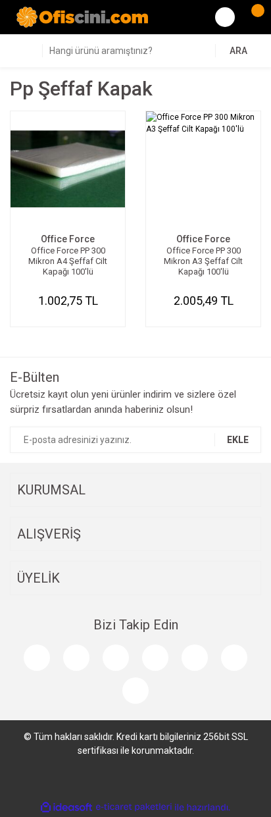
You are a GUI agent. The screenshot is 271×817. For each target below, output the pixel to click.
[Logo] (82, 16)
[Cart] (251, 17)
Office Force (68, 239)
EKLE (238, 440)
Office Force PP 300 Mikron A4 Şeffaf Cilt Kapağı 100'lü (67, 261)
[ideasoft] (66, 807)
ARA (238, 50)
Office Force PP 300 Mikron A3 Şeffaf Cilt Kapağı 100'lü (203, 261)
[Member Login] (225, 17)
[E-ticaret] (133, 807)
